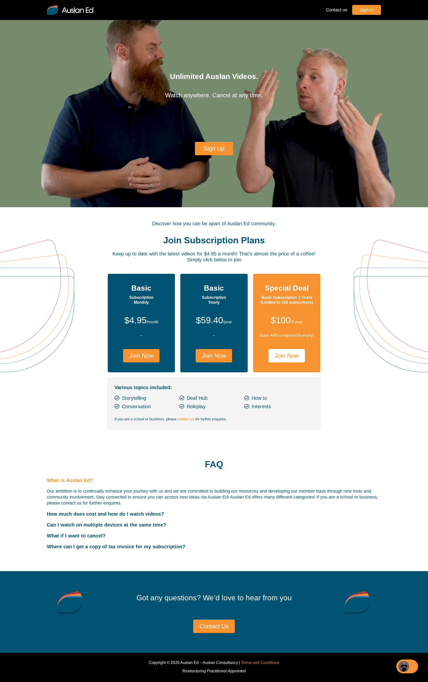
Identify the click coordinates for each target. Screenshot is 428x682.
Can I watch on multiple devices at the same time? (106, 525)
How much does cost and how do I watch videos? (105, 514)
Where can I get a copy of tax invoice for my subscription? (116, 546)
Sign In (367, 9)
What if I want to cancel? (76, 535)
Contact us (336, 9)
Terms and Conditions (260, 662)
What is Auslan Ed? (70, 480)
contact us (186, 419)
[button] (214, 480)
